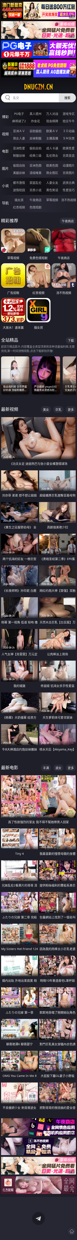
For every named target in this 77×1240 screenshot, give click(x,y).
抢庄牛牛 (69, 121)
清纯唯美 (35, 173)
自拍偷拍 (35, 131)
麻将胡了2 (19, 121)
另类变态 (69, 155)
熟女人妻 (19, 138)
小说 (5, 185)
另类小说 (35, 190)
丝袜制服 (35, 138)
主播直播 (52, 138)
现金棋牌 (52, 121)
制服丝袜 (19, 155)
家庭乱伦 (35, 183)
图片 (5, 168)
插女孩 (19, 200)
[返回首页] (71, 1231)
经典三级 (35, 155)
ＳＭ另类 (69, 138)
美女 (46, 409)
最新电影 (9, 768)
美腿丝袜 (19, 173)
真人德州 (35, 114)
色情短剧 (35, 207)
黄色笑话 (52, 190)
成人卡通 (52, 148)
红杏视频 (19, 207)
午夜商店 (35, 200)
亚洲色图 (35, 165)
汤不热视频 (68, 200)
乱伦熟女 (52, 155)
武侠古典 (69, 183)
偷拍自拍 (35, 148)
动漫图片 (69, 165)
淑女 (58, 768)
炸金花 (35, 121)
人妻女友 (52, 183)
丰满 (46, 768)
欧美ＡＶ (52, 131)
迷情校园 (19, 190)
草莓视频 (52, 200)
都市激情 (19, 183)
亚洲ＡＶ (19, 131)
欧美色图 (52, 165)
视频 (5, 134)
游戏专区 (69, 114)
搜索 (67, 98)
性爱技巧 (69, 190)
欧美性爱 (69, 148)
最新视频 (9, 409)
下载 (71, 340)
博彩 (5, 116)
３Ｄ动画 (69, 131)
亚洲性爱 (19, 148)
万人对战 (52, 114)
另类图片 (69, 173)
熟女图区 (52, 173)
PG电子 (19, 114)
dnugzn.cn (38, 87)
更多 (71, 409)
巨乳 (58, 409)
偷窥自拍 (19, 165)
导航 (5, 203)
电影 (5, 151)
